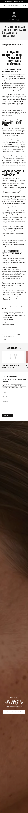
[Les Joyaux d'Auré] (14, 5)
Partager (4, 339)
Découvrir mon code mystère (14, 711)
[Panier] (26, 5)
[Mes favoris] (20, 5)
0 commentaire (10, 336)
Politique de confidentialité (9, 386)
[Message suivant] (3, 1)
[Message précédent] (1, 1)
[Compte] (23, 5)
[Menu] (2, 5)
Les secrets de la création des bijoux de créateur (11, 366)
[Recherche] (5, 5)
